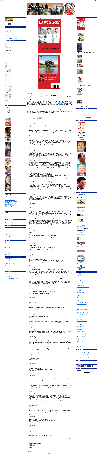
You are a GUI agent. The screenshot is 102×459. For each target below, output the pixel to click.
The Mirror (7, 242)
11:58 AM (30, 327)
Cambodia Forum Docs (81, 317)
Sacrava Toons (79, 343)
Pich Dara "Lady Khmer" (81, 285)
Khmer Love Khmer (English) (82, 304)
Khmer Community (80, 314)
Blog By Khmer (79, 316)
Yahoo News (7, 254)
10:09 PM (30, 317)
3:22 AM (30, 255)
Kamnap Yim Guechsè (80, 326)
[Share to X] (40, 117)
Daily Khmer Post (80, 273)
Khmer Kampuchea (80, 275)
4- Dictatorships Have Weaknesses (11, 201)
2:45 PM (30, 126)
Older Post (70, 453)
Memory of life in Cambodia (37, 118)
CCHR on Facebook (80, 292)
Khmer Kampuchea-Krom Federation (11, 278)
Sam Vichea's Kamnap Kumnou (82, 344)
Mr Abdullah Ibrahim (32, 433)
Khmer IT (78, 305)
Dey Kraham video (8, 231)
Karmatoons (79, 327)
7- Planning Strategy (8, 204)
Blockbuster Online (84, 373)
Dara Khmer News (80, 290)
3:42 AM (30, 381)
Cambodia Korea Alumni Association (83, 287)
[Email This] (38, 117)
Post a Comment (29, 451)
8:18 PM (30, 431)
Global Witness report (9, 229)
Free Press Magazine (8, 258)
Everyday (6, 267)
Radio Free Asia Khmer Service (10, 263)
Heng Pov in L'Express (9, 234)
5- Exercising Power (8, 202)
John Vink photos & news (9, 244)
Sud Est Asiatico (79, 346)
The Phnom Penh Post (9, 250)
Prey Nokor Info (8, 273)
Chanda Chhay (31, 118)
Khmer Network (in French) (81, 334)
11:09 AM (30, 354)
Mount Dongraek (79, 278)
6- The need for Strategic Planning (11, 203)
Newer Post (28, 453)
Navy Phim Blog (79, 338)
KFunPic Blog (79, 276)
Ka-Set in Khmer (8, 265)
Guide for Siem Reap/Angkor (10, 222)
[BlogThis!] (39, 117)
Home (49, 453)
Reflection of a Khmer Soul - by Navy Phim (84, 356)
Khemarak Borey (79, 329)
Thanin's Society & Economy (82, 299)
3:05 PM (30, 135)
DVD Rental (90, 373)
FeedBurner (89, 117)
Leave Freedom (79, 293)
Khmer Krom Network (9, 274)
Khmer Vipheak (79, 310)
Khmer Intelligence (8, 245)
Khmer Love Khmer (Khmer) (81, 302)
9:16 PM (30, 344)
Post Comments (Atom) (35, 455)
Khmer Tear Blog (80, 282)
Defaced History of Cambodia (82, 309)
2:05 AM (30, 449)
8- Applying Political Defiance (10, 205)
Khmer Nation (7, 260)
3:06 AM (30, 228)
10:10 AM (30, 391)
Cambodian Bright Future (81, 322)
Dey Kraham (7, 236)
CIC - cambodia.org (80, 324)
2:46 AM (30, 422)
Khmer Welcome (79, 307)
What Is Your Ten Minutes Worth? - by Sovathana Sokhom (86, 350)
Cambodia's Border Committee (82, 321)
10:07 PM (30, 148)
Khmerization (7, 247)
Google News (7, 252)
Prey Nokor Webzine (8, 276)
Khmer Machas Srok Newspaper (82, 312)
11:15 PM (30, 192)
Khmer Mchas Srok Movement (82, 331)
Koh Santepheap (8, 268)
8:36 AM (30, 312)
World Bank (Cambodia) (81, 297)
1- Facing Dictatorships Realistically (11, 197)
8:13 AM (30, 303)
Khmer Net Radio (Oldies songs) (82, 333)
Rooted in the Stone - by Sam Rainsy (83, 354)
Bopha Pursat (79, 280)
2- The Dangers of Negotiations (10, 199)
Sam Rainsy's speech (8, 237)
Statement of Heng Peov (9, 232)
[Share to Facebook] (41, 117)
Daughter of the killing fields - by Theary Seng (84, 357)
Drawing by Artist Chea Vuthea (10, 221)
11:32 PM (30, 201)
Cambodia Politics (8, 262)
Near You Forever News (81, 288)
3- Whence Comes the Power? (10, 200)
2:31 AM (30, 207)
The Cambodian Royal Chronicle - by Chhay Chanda (86, 352)
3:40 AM (30, 265)
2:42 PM (30, 406)
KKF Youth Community (9, 279)
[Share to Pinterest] (42, 117)
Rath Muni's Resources (80, 283)
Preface (6, 196)
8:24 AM (30, 333)
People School (79, 295)
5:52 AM (30, 414)
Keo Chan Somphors (80, 300)
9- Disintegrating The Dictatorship (11, 206)
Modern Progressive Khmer (81, 336)
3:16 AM (30, 241)
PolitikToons (79, 339)
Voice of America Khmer (9, 249)
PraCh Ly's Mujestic (80, 341)
